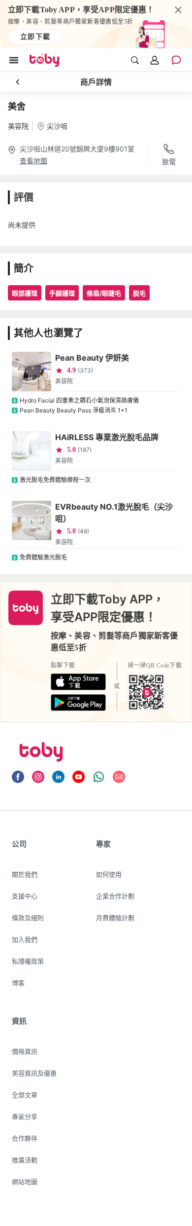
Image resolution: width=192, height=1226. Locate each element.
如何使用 (109, 874)
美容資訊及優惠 (34, 1073)
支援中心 (24, 896)
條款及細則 (28, 918)
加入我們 (24, 939)
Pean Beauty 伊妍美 (92, 358)
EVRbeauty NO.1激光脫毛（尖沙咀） (114, 512)
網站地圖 (24, 1182)
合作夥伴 (24, 1138)
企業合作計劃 (115, 896)
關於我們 (24, 874)
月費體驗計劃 (115, 918)
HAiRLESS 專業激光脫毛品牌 (107, 437)
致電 (169, 161)
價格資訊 (24, 1051)
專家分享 (24, 1116)
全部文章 (24, 1095)
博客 (18, 983)
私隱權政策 (28, 961)
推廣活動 (24, 1160)
